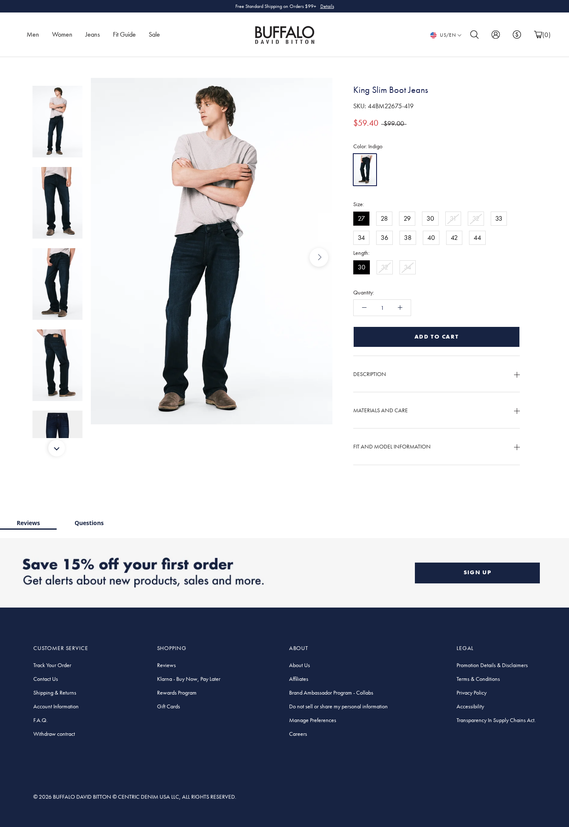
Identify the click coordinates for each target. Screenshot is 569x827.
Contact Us (45, 679)
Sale (154, 34)
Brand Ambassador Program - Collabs (331, 692)
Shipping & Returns (54, 692)
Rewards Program (177, 692)
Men (33, 34)
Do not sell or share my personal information (338, 706)
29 (407, 218)
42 (454, 237)
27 (361, 218)
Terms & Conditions (478, 679)
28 (384, 218)
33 (498, 218)
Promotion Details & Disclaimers (492, 665)
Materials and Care (380, 410)
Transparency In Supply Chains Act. (496, 720)
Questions (89, 523)
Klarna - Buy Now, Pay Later (188, 679)
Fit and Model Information (392, 446)
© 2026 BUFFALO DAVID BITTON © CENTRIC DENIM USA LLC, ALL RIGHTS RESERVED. (134, 796)
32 (475, 218)
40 (431, 237)
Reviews (28, 523)
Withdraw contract (54, 733)
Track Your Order (52, 665)
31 (453, 218)
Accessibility (470, 706)
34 (361, 237)
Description (369, 374)
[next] (318, 257)
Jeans (92, 34)
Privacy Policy (472, 692)
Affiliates (298, 679)
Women (62, 34)
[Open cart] (538, 34)
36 (384, 237)
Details (327, 11)
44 (477, 237)
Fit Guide (124, 34)
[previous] (104, 257)
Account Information (56, 706)
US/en (448, 35)
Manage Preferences (312, 720)
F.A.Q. (40, 720)
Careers (298, 733)
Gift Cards (168, 706)
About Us (299, 665)
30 (430, 218)
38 (408, 237)
